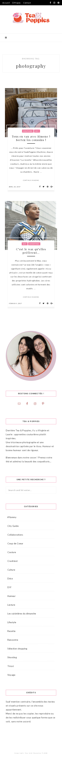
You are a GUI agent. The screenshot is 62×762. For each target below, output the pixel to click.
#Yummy (11, 517)
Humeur (11, 596)
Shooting (34, 244)
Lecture (11, 604)
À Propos (16, 3)
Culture (11, 569)
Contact (27, 3)
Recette (11, 631)
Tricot (10, 666)
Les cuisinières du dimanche (21, 613)
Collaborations (15, 534)
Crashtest (12, 561)
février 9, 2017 (15, 303)
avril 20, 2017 (15, 187)
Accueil (6, 3)
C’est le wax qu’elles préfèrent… (31, 250)
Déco (10, 578)
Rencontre (12, 640)
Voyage (11, 675)
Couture (27, 131)
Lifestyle (11, 622)
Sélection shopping (17, 648)
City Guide (13, 526)
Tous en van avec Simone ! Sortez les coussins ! (31, 138)
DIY (37, 131)
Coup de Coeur (15, 543)
